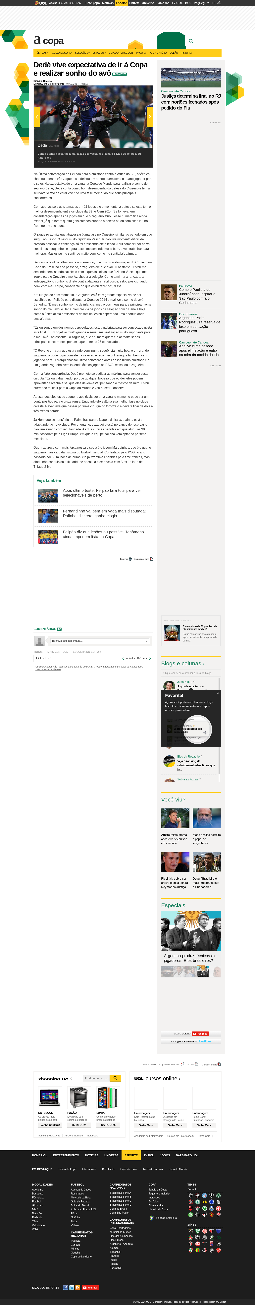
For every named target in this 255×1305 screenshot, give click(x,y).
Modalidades (42, 1184)
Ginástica (37, 1205)
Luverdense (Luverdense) (211, 1237)
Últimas (41, 52)
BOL (188, 3)
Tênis (35, 1221)
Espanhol (115, 1251)
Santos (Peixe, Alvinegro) (197, 1214)
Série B (191, 1224)
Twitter (72, 1287)
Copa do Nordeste (81, 1256)
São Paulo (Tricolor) (204, 1214)
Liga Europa (117, 1239)
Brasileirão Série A (120, 1192)
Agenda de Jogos (81, 1189)
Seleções (81, 52)
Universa (148, 3)
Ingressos (154, 1197)
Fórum (74, 1213)
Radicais (37, 1217)
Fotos (74, 1221)
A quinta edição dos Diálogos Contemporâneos (195, 688)
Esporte (121, 3)
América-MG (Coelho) (197, 1231)
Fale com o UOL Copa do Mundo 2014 (161, 1064)
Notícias (108, 3)
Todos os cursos (208, 1079)
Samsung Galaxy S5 (49, 1135)
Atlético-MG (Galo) (190, 1195)
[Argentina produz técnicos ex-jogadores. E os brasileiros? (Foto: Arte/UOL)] (203, 977)
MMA (35, 1209)
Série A (191, 1189)
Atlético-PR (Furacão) (197, 1195)
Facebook (66, 1287)
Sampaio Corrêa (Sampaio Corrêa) (197, 1250)
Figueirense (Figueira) (218, 1202)
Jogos (165, 1155)
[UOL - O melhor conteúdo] (39, 4)
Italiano (114, 1263)
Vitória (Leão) (218, 1214)
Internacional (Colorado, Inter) (218, 1208)
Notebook (92, 1135)
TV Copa (141, 52)
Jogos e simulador (159, 1193)
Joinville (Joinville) (190, 1244)
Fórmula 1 (38, 1197)
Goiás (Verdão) (204, 1208)
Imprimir (124, 559)
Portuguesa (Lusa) (190, 1250)
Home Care (204, 1136)
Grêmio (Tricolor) (211, 1208)
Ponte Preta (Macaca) (218, 1244)
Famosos (163, 3)
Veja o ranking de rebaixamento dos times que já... (196, 765)
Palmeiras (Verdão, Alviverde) (190, 1214)
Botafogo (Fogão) (211, 1195)
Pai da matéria (158, 52)
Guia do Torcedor (121, 52)
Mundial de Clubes (120, 1231)
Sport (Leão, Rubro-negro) (211, 1214)
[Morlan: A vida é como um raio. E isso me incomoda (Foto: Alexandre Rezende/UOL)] (215, 977)
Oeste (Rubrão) (204, 1244)
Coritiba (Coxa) (197, 1202)
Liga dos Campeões (121, 1235)
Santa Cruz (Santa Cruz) (204, 1250)
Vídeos (75, 1225)
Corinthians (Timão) (190, 1202)
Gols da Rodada (80, 1201)
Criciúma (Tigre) (204, 1202)
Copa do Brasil (128, 1169)
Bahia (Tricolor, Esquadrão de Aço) (204, 1195)
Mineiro (75, 1248)
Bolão (174, 52)
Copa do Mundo (178, 1169)
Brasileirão (108, 1169)
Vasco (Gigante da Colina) (211, 1250)
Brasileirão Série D (120, 1204)
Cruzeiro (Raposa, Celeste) (211, 1202)
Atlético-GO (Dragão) (211, 1231)
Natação (37, 1213)
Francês (114, 1255)
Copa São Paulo (119, 1212)
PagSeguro (201, 3)
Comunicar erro (141, 559)
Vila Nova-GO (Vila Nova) (218, 1250)
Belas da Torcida (80, 1205)
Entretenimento (66, 1155)
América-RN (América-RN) (204, 1231)
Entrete (134, 3)
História (186, 52)
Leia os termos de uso (48, 669)
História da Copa (158, 1209)
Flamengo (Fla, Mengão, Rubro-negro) (190, 1208)
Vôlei (35, 1229)
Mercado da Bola (153, 1169)
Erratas (191, 1064)
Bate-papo (92, 3)
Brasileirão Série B (120, 1196)
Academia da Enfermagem (148, 1136)
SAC (78, 3)
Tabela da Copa (61, 52)
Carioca (75, 1244)
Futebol (36, 1201)
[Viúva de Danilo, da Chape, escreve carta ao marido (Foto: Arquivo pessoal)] (191, 977)
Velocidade (38, 1225)
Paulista (75, 1240)
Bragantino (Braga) (197, 1237)
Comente (120, 74)
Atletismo (37, 1189)
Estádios (98, 52)
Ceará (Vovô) (204, 1237)
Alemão (114, 1247)
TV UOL (177, 3)
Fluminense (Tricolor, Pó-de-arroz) (197, 1208)
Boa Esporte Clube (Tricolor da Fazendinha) (190, 1237)
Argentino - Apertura (121, 1243)
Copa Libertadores (120, 1227)
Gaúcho (75, 1252)
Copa (53, 40)
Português (116, 1267)
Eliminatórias (156, 1205)
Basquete (37, 1193)
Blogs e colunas (181, 663)
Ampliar (140, 90)
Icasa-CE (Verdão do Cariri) (218, 1237)
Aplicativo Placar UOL (83, 1209)
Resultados (77, 1193)
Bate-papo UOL (187, 1155)
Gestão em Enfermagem (180, 1136)
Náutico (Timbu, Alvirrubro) (197, 1244)
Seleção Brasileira (166, 1217)
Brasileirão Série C (120, 1200)
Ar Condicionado (74, 1135)
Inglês (113, 1259)
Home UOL (39, 1155)
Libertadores (89, 1169)
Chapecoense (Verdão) (218, 1195)
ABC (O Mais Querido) (190, 1231)
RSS (78, 1287)
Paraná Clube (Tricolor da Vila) (211, 1244)
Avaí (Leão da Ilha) (218, 1231)
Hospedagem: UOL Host (214, 1302)
